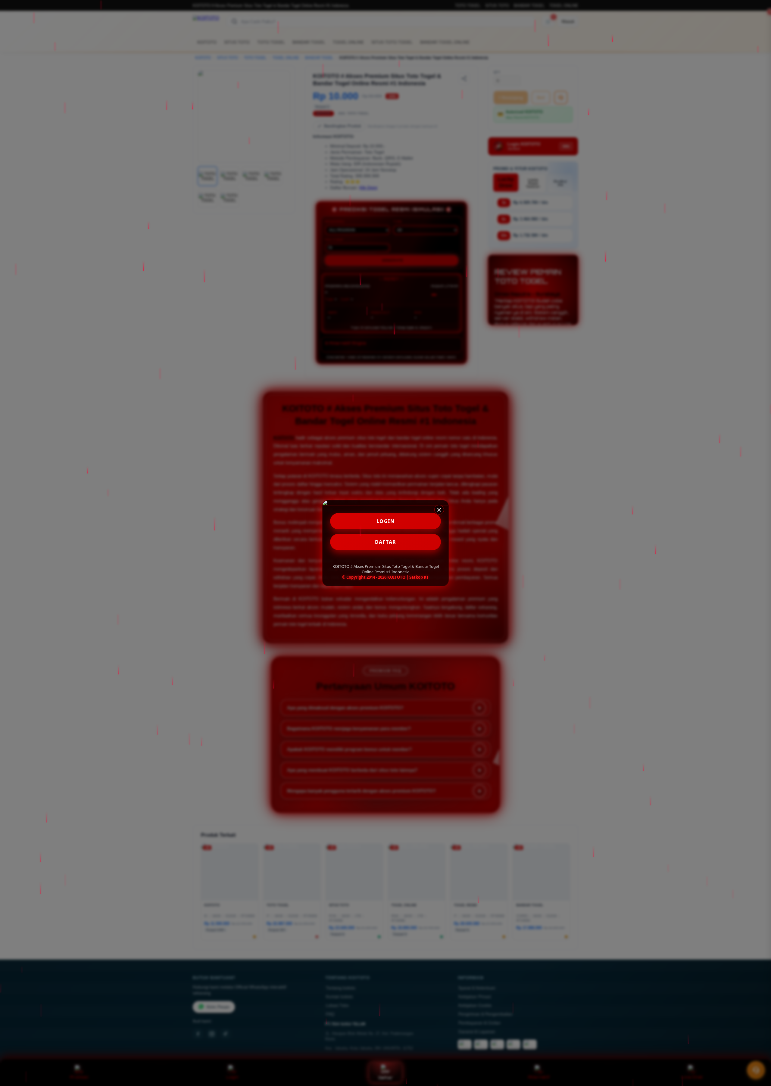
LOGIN (385, 521)
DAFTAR (385, 542)
